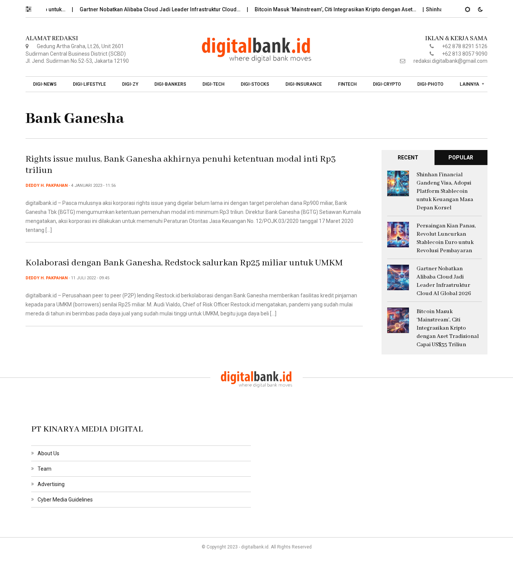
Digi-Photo (430, 84)
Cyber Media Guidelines (65, 500)
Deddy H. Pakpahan (47, 185)
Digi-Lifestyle (89, 84)
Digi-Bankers (170, 84)
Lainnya (469, 84)
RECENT (408, 158)
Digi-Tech (213, 84)
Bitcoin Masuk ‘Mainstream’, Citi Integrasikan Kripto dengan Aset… (328, 9)
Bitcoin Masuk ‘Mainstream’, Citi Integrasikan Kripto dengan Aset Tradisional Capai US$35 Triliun (447, 328)
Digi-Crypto (387, 84)
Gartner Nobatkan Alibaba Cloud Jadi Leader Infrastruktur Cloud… (153, 9)
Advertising (51, 484)
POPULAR (460, 158)
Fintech (347, 84)
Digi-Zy (130, 84)
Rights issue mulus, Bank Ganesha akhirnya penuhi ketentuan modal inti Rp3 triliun (181, 164)
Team (44, 469)
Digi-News (45, 84)
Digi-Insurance (303, 84)
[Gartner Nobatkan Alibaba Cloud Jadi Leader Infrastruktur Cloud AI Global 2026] (398, 277)
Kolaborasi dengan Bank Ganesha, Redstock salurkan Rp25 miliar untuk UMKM (184, 263)
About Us (48, 453)
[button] (32, 7)
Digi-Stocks (255, 84)
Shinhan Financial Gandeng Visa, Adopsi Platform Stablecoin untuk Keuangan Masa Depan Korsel (444, 191)
